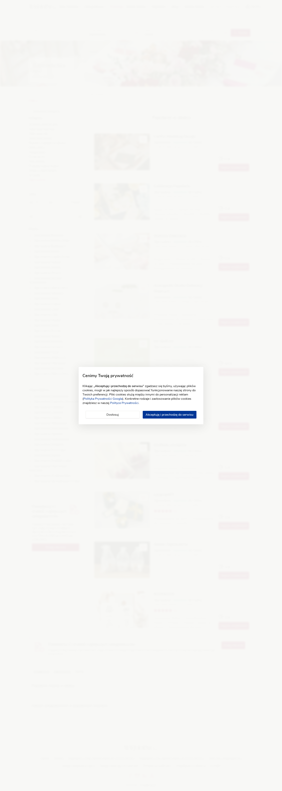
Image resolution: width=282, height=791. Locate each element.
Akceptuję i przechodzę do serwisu (169, 415)
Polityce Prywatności (124, 403)
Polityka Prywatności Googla (102, 399)
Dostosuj (112, 415)
